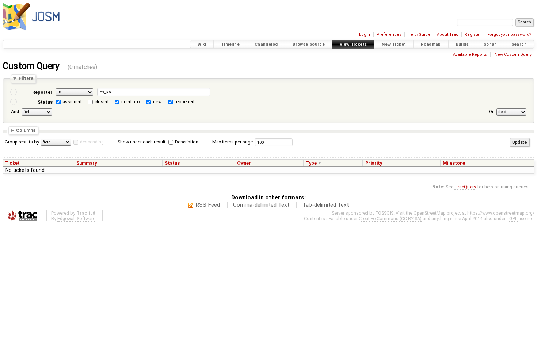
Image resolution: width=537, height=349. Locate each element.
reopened (184, 101)
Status (45, 102)
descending (92, 142)
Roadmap (431, 44)
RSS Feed (207, 205)
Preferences (389, 34)
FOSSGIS (384, 213)
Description (186, 142)
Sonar (490, 44)
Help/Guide (419, 34)
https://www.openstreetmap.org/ (500, 213)
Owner (244, 163)
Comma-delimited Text (261, 205)
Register (473, 34)
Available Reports (470, 54)
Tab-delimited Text (325, 205)
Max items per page (232, 142)
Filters (26, 78)
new (157, 101)
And (15, 111)
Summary (86, 163)
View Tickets (353, 44)
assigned (71, 101)
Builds (462, 44)
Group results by (22, 142)
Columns (25, 130)
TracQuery (465, 186)
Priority (373, 163)
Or (491, 111)
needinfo (130, 101)
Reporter (42, 92)
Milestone (454, 163)
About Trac (447, 34)
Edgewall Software (76, 218)
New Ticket (394, 44)
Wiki (202, 44)
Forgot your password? (509, 34)
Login (364, 34)
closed (101, 101)
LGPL (512, 218)
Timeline (230, 44)
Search (519, 44)
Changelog (266, 44)
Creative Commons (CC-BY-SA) (390, 218)
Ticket (12, 163)
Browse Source (309, 44)
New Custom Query (513, 54)
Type (311, 163)
